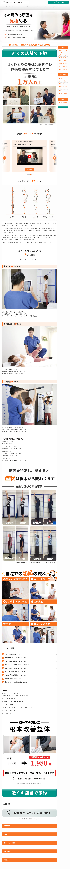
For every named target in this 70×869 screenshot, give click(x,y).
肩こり (62, 90)
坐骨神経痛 (63, 81)
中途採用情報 (63, 102)
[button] (27, 174)
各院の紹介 (44, 6)
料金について (61, 6)
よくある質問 (52, 6)
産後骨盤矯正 (63, 93)
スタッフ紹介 (36, 6)
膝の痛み (62, 83)
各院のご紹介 (63, 63)
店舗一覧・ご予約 (10, 6)
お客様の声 (27, 6)
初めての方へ (19, 6)
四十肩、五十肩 (63, 87)
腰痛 (61, 78)
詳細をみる (29, 169)
